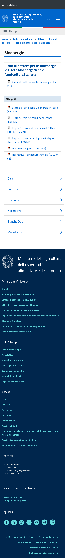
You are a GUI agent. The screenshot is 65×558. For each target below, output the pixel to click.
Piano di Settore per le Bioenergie (34, 43)
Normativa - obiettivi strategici (32, 157)
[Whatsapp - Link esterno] (52, 522)
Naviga (12, 31)
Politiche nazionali (23, 39)
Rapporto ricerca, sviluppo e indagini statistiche (30, 140)
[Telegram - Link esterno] (45, 522)
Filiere (41, 39)
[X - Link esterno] (14, 522)
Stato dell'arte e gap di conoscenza (29, 120)
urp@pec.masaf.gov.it (15, 500)
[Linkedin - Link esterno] (29, 522)
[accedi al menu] (58, 17)
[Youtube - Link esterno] (36, 522)
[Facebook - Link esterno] (6, 522)
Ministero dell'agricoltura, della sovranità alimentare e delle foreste (27, 18)
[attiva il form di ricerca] (49, 18)
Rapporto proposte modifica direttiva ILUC (31, 130)
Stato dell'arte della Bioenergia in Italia (32, 110)
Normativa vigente (29, 148)
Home (5, 39)
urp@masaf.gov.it (13, 496)
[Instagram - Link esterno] (21, 522)
